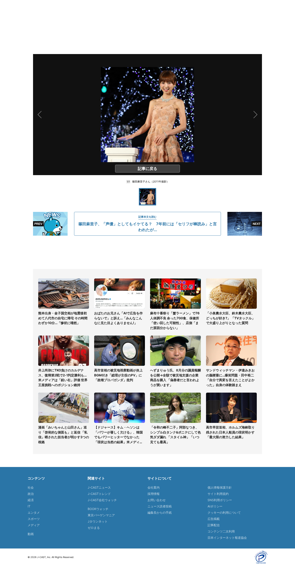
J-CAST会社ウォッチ (102, 500)
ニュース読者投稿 (160, 506)
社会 (31, 487)
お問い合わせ (157, 500)
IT (29, 506)
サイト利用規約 (218, 494)
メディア (34, 525)
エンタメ (34, 512)
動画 (31, 534)
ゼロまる (94, 527)
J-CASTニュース (99, 487)
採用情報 (154, 494)
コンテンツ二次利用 (221, 531)
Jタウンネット (98, 521)
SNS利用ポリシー (220, 500)
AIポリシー (215, 506)
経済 (31, 500)
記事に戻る (147, 168)
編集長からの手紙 (160, 512)
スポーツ (34, 519)
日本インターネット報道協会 (227, 537)
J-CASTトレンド (99, 494)
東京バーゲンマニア (101, 515)
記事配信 (214, 525)
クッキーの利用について (224, 512)
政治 (31, 494)
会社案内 (154, 487)
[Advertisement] (147, 252)
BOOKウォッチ (98, 509)
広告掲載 (214, 519)
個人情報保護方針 (220, 487)
